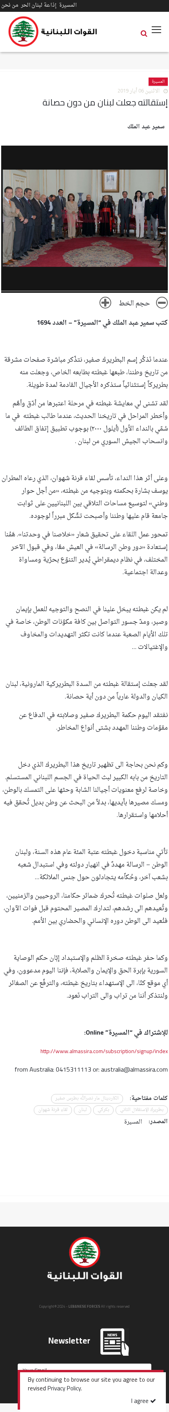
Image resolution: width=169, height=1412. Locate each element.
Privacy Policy (64, 1389)
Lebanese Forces (53, 31)
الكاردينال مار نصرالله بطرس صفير (87, 1098)
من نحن (9, 5)
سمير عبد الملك (146, 127)
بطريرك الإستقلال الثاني (141, 1110)
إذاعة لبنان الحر (39, 5)
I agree (140, 1401)
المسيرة (68, 5)
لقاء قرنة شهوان (53, 1110)
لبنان (82, 1110)
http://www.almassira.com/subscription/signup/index (104, 1051)
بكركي (103, 1110)
